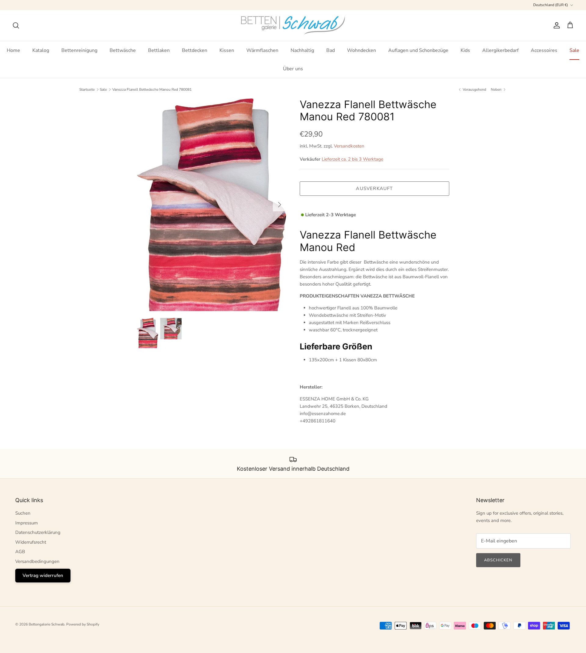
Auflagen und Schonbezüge (418, 50)
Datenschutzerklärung (37, 532)
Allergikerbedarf (500, 50)
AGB (20, 552)
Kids (465, 50)
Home (13, 50)
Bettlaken (159, 50)
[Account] (555, 25)
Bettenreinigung (79, 50)
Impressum (26, 523)
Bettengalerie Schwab (46, 624)
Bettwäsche (123, 50)
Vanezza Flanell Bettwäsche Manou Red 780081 (152, 89)
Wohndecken (361, 50)
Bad (330, 50)
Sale (574, 50)
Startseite (87, 89)
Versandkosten (349, 146)
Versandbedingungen (37, 561)
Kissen (226, 50)
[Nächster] (279, 204)
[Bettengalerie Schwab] (293, 25)
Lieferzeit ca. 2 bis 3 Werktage (352, 159)
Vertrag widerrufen (43, 575)
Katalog (40, 50)
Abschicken (498, 560)
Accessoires (544, 50)
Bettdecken (194, 50)
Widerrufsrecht (30, 542)
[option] (211, 204)
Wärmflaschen (262, 50)
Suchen (23, 513)
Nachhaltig (302, 50)
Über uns (293, 68)
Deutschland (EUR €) (550, 4)
